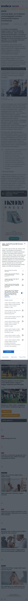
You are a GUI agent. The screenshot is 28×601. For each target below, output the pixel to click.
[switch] (22, 274)
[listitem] (14, 271)
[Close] (25, 244)
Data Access (14, 357)
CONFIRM (8, 351)
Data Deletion (5, 357)
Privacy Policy (22, 357)
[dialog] (14, 300)
